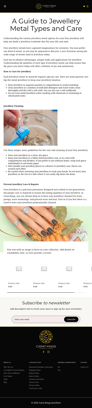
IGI (59, 367)
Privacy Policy (34, 385)
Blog (5, 382)
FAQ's (6, 379)
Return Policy (34, 376)
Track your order (35, 388)
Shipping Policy (35, 370)
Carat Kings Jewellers (50, 402)
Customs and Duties (36, 379)
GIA (59, 370)
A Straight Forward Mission (14, 370)
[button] (5, 6)
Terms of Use (34, 382)
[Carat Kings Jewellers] (46, 6)
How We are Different (12, 373)
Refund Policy (34, 373)
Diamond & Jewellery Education (41, 367)
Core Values (8, 376)
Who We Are (8, 367)
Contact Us (84, 367)
